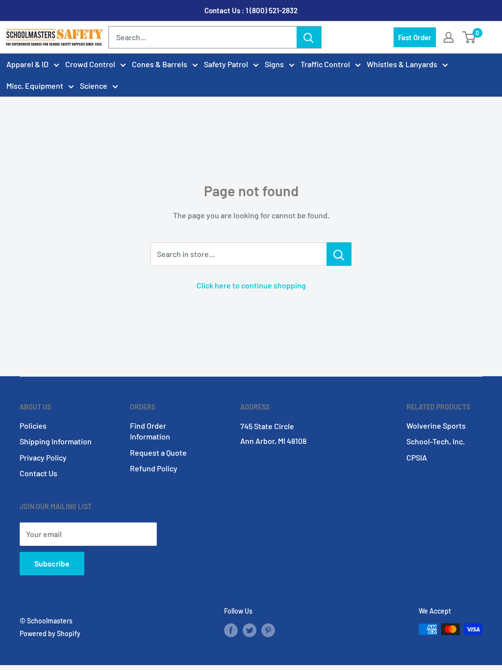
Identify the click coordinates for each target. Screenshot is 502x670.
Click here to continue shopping (251, 285)
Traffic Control (325, 64)
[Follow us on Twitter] (249, 630)
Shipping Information (56, 441)
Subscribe (52, 563)
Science (93, 85)
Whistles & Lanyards (402, 64)
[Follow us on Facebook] (231, 630)
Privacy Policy (43, 457)
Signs (274, 64)
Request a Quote (158, 452)
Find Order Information (150, 431)
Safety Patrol (226, 64)
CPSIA (416, 457)
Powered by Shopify (50, 633)
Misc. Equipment (34, 85)
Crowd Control (90, 64)
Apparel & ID (27, 64)
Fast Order (414, 37)
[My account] (448, 37)
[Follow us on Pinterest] (268, 630)
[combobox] (203, 37)
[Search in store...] (338, 254)
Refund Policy (153, 468)
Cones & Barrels (159, 64)
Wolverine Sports (436, 425)
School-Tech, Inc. (435, 441)
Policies (33, 425)
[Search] (309, 37)
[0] (469, 37)
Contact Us (38, 473)
